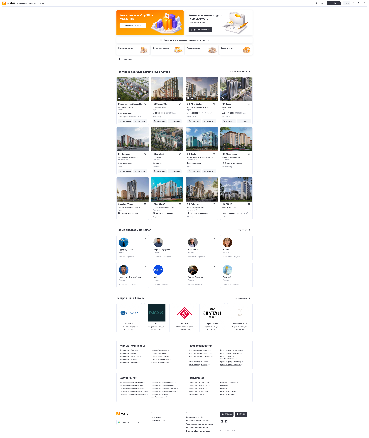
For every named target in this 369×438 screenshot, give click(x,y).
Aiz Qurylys (156, 167)
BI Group (121, 217)
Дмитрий (227, 277)
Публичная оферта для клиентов (198, 431)
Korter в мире (156, 417)
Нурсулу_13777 (126, 250)
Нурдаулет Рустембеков (130, 277)
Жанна (226, 250)
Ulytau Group (157, 117)
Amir (155, 277)
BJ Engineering (227, 167)
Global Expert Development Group (129, 117)
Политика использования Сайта (197, 427)
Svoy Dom (156, 217)
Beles (120, 167)
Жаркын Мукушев (161, 250)
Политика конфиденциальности (197, 421)
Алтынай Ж (193, 250)
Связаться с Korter (158, 421)
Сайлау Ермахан (195, 277)
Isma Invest (226, 117)
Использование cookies (194, 417)
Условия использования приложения (199, 424)
